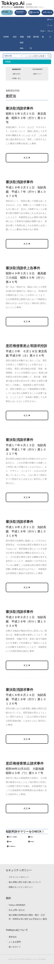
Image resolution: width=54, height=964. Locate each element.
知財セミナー (37, 74)
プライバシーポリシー (19, 877)
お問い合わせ (47, 12)
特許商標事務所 (38, 69)
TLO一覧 (43, 34)
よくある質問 (15, 942)
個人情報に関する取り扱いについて (25, 882)
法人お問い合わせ (17, 910)
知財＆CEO (16, 74)
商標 (22, 37)
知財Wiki (21, 45)
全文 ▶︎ (27, 157)
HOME (6, 37)
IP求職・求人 (16, 78)
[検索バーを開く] (30, 48)
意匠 (29, 37)
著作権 (36, 37)
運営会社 (13, 937)
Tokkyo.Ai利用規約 (17, 905)
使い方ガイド (15, 947)
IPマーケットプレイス (50, 28)
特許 (15, 37)
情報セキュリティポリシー (21, 887)
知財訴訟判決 (16, 69)
